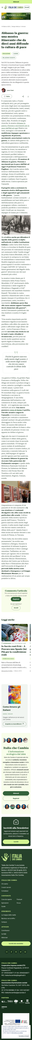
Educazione (6, 53)
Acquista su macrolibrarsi (13, 724)
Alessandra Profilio (7, 671)
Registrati (16, 599)
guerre (15, 53)
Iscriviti (16, 842)
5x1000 (3, 934)
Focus (19, 903)
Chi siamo (4, 884)
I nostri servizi (6, 887)
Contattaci (4, 891)
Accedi (27, 7)
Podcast (19, 899)
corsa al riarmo (16, 410)
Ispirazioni (4, 903)
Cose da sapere (6, 899)
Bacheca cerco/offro (8, 918)
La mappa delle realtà (8, 915)
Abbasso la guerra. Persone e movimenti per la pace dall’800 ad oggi (15, 125)
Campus (4, 922)
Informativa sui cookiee (17, 1033)
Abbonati (16, 793)
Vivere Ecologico (8, 658)
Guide (3, 906)
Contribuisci (5, 930)
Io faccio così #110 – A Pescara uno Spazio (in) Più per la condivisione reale (14, 650)
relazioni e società (9, 57)
